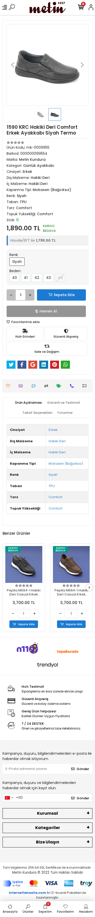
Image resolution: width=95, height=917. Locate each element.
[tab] (28, 403)
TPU (52, 486)
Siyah (17, 261)
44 (60, 277)
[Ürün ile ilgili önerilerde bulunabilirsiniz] (85, 386)
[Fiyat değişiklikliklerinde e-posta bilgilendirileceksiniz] (60, 386)
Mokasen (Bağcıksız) (66, 463)
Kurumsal (47, 813)
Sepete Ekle (64, 294)
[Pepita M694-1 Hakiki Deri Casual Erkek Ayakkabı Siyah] (23, 564)
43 (48, 277)
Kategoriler (47, 828)
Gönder (83, 769)
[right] (89, 587)
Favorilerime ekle (25, 322)
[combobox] (8, 798)
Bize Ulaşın (47, 842)
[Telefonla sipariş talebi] (73, 386)
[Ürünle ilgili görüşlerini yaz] (34, 386)
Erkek (53, 429)
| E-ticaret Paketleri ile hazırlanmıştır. (47, 895)
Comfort (55, 497)
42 (36, 277)
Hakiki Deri (57, 441)
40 (14, 277)
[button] (13, 65)
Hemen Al (48, 311)
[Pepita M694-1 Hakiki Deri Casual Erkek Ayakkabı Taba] (71, 564)
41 (26, 277)
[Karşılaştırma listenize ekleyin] (47, 386)
